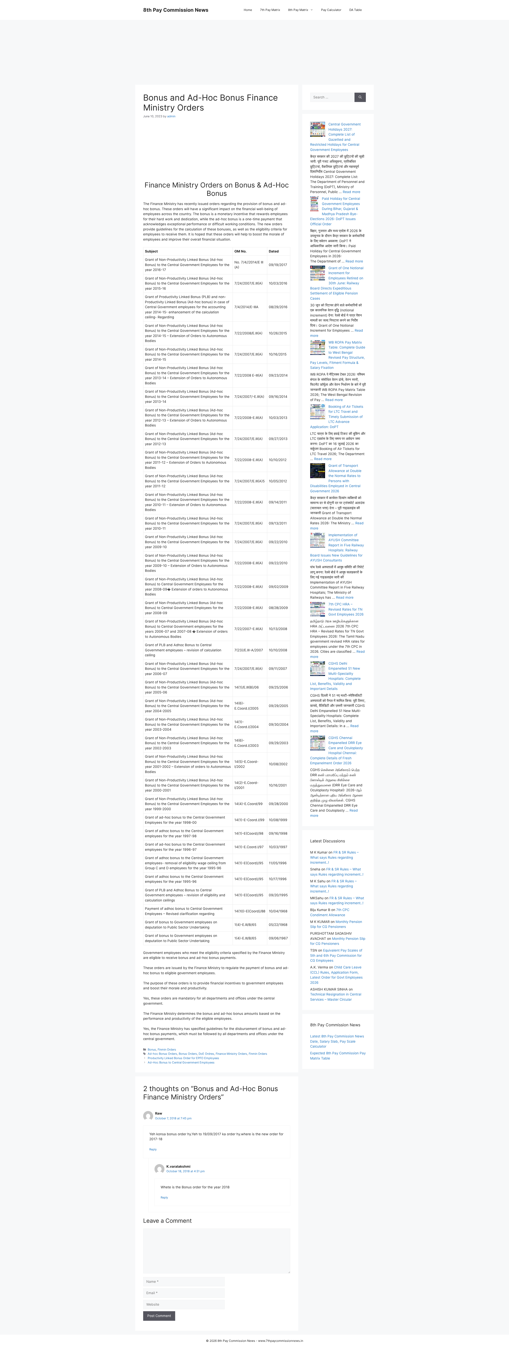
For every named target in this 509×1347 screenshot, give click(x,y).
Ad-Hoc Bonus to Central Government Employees (181, 1062)
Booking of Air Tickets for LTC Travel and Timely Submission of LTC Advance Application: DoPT (336, 417)
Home (248, 10)
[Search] (360, 97)
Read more (351, 192)
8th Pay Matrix (298, 10)
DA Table (355, 10)
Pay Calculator (331, 10)
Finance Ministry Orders (231, 1053)
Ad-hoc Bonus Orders (162, 1053)
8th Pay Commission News (175, 10)
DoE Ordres (206, 1053)
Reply (153, 1149)
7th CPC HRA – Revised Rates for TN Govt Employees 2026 (346, 609)
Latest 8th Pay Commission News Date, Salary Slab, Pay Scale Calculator (337, 1041)
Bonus (152, 1049)
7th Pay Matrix (270, 10)
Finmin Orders (167, 1049)
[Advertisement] (254, 48)
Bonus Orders (188, 1053)
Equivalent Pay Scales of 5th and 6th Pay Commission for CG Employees (336, 955)
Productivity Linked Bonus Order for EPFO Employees (183, 1058)
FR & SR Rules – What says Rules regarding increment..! (334, 857)
